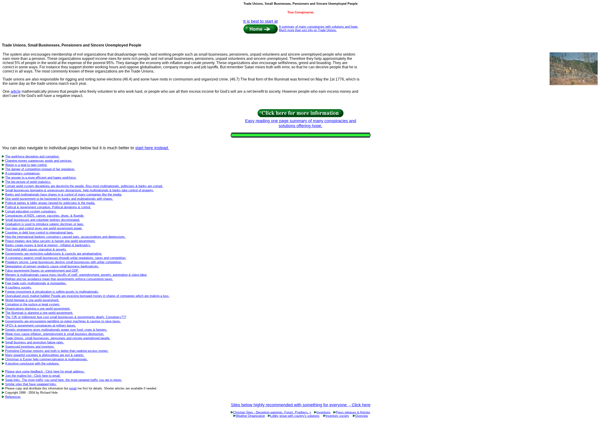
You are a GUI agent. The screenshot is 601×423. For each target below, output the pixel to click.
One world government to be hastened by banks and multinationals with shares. (59, 198)
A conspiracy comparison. (22, 173)
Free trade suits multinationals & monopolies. (36, 283)
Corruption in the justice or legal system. (32, 304)
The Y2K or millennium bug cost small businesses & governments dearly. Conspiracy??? (65, 317)
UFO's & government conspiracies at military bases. (40, 325)
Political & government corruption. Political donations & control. (48, 207)
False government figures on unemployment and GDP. (42, 270)
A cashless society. (18, 287)
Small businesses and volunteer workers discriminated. (42, 220)
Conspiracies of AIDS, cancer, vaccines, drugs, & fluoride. (44, 215)
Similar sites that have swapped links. (31, 384)
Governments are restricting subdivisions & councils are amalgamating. (53, 253)
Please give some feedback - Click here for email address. (45, 371)
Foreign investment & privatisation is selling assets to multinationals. (52, 291)
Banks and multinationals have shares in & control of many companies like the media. (63, 194)
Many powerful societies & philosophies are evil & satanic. (45, 355)
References (13, 397)
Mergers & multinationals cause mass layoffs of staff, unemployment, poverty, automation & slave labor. (76, 275)
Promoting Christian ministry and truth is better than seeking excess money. (56, 351)
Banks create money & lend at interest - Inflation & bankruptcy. (48, 245)
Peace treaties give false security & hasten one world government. (50, 241)
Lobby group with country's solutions (295, 416)
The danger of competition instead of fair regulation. (40, 169)
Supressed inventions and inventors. (30, 346)
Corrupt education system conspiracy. (31, 211)
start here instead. (152, 148)
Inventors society (337, 416)
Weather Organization (250, 416)
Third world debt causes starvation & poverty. (36, 249)
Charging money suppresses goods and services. (38, 160)
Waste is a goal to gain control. (26, 165)
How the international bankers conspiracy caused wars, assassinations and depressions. (65, 236)
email (73, 388)
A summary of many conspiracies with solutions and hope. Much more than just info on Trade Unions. (318, 28)
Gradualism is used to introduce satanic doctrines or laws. (44, 224)
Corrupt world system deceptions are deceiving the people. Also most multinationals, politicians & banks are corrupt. (84, 186)
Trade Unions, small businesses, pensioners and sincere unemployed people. (57, 338)
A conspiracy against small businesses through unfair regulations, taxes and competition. (65, 258)
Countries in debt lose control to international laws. (39, 232)
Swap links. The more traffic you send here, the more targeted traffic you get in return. (63, 380)
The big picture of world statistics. (28, 182)
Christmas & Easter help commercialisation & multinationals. (46, 359)
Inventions (323, 412)
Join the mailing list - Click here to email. (33, 375)
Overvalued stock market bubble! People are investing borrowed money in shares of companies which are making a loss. (87, 296)
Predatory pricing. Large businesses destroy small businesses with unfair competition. (63, 262)
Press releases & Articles (353, 412)
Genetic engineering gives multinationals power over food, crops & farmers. (56, 329)
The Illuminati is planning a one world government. (39, 313)
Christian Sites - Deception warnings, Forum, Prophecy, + (272, 412)
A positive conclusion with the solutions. (32, 363)
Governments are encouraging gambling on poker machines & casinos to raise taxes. (63, 321)
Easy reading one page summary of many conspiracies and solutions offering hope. (300, 123)
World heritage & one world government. (32, 300)
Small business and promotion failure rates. (34, 342)
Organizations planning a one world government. (37, 308)
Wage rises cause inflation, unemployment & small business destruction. (54, 334)
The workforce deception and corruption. (32, 156)
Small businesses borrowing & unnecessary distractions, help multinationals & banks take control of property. (79, 190)
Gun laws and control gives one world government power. (43, 228)
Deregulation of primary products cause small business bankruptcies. (52, 266)
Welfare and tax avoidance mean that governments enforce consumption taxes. (59, 279)
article (16, 91)
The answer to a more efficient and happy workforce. (41, 177)
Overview (361, 416)
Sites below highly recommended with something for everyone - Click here (300, 405)
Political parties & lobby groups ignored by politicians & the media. (50, 203)
